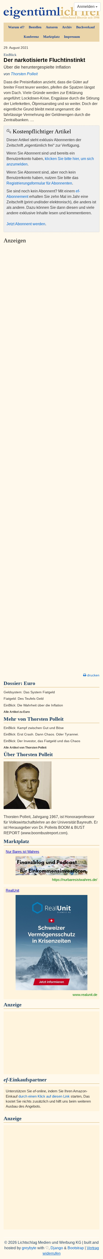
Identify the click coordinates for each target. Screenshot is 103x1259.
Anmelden (86, 7)
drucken (92, 675)
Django (57, 1248)
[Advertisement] (51, 459)
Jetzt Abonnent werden (25, 224)
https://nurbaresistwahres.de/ (74, 880)
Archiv (67, 27)
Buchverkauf (85, 27)
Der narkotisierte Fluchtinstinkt (44, 58)
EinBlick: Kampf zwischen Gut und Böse (34, 728)
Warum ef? (16, 27)
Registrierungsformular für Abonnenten (39, 183)
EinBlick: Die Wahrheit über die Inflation (33, 705)
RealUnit (12, 890)
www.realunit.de (85, 995)
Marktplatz (51, 37)
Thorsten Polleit (24, 74)
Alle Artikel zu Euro (17, 712)
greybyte (29, 1248)
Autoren (52, 27)
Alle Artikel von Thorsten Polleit (25, 747)
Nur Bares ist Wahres (22, 851)
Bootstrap (76, 1248)
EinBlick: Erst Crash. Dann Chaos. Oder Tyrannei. (41, 734)
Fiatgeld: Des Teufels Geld (24, 698)
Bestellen (35, 27)
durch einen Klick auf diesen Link (44, 1096)
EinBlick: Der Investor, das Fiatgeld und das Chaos (42, 741)
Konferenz (31, 37)
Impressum (72, 37)
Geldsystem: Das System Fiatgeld (29, 692)
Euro (29, 683)
